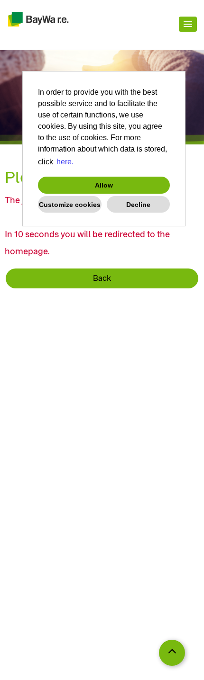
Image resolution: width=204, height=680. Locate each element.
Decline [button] (138, 204)
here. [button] (65, 162)
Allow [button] (104, 185)
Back (102, 278)
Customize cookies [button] (70, 204)
